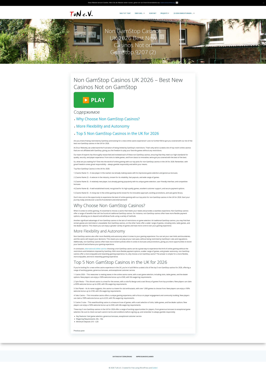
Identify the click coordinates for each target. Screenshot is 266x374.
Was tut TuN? (125, 13)
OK (177, 2)
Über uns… (139, 13)
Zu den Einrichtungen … (183, 13)
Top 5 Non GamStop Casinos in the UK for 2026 (117, 133)
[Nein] (263, 3)
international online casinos (96, 249)
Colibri (154, 368)
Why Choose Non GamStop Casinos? (108, 118)
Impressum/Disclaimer (144, 357)
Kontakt (152, 13)
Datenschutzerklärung (122, 357)
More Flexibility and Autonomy (102, 126)
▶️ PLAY (93, 100)
